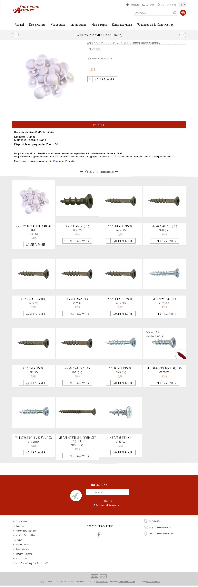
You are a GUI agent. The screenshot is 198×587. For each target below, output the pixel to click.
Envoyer (107, 501)
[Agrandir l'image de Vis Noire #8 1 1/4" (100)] (120, 201)
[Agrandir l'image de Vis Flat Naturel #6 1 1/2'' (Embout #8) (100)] (77, 412)
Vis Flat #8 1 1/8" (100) (164, 299)
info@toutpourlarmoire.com (160, 527)
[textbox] (155, 13)
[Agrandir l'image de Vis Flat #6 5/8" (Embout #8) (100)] (164, 343)
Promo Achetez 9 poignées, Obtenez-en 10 (32, 563)
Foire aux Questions (23, 544)
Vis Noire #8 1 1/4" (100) (120, 226)
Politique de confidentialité (26, 530)
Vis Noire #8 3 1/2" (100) (77, 368)
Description (99, 124)
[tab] (99, 125)
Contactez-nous (21, 521)
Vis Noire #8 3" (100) (33, 368)
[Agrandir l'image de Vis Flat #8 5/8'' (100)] (120, 412)
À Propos (19, 540)
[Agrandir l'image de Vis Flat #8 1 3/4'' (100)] (120, 343)
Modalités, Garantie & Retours (27, 535)
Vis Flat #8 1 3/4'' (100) (120, 368)
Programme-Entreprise (64, 161)
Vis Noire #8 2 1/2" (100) (120, 299)
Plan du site (20, 526)
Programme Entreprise (24, 553)
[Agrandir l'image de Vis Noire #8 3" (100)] (33, 343)
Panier (183, 13)
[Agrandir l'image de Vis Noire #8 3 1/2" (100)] (77, 343)
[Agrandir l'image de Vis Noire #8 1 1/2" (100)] (164, 201)
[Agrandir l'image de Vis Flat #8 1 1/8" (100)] (164, 274)
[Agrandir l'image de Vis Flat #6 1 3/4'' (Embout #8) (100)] (33, 412)
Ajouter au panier (104, 79)
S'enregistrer (134, 4)
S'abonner (100, 505)
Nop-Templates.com (127, 582)
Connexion (150, 4)
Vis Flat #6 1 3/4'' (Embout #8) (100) (34, 437)
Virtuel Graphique (153, 582)
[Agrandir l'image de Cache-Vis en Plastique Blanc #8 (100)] (33, 201)
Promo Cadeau (21, 558)
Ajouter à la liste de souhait (102, 58)
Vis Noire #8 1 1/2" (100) (164, 226)
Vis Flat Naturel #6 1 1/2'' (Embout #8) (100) (77, 439)
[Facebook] (99, 535)
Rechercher (174, 13)
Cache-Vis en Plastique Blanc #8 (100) (33, 228)
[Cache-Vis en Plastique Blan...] (182, 35)
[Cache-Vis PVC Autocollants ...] (15, 35)
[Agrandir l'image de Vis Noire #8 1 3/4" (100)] (33, 274)
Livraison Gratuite (22, 549)
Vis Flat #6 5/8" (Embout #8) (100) (164, 368)
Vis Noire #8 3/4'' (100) (77, 226)
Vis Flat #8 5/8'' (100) (120, 437)
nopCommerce (102, 582)
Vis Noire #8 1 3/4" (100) (33, 299)
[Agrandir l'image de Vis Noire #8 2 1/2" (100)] (120, 274)
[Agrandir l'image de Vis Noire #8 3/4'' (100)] (77, 201)
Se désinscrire (114, 505)
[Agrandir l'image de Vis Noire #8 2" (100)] (77, 274)
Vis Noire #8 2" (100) (77, 299)
